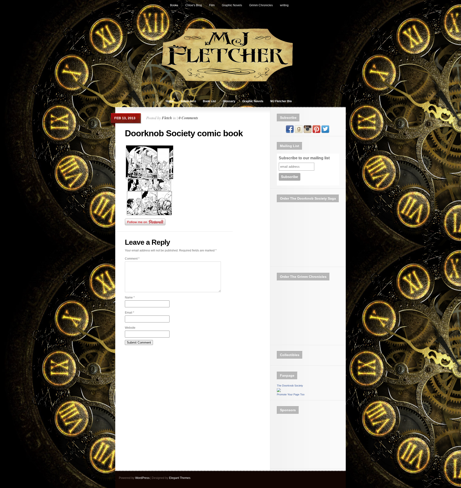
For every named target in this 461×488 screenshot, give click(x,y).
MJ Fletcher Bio (281, 101)
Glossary (229, 101)
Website (130, 327)
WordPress (142, 478)
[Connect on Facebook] (290, 132)
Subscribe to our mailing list (304, 158)
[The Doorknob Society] (279, 391)
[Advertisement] (301, 442)
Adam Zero (188, 101)
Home (170, 101)
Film (212, 5)
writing (284, 5)
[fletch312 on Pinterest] (316, 132)
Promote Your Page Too (290, 394)
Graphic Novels (232, 5)
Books (174, 5)
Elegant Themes (179, 478)
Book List (209, 101)
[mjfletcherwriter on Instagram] (307, 132)
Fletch (167, 117)
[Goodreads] (299, 132)
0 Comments (188, 117)
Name (130, 297)
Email (129, 312)
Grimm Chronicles (261, 5)
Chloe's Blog (193, 5)
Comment (132, 258)
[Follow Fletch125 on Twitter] (325, 132)
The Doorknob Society (290, 385)
